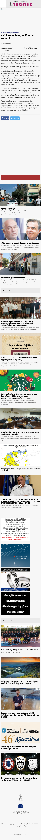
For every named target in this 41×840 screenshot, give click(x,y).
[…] (15, 215)
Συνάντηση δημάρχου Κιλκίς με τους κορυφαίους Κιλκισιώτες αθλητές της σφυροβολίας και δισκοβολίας (17, 323)
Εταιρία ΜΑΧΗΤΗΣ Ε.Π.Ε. (31, 824)
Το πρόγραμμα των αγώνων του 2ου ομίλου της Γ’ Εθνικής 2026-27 (19, 779)
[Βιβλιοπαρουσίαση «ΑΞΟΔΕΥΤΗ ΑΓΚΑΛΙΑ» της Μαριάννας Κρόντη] (20, 344)
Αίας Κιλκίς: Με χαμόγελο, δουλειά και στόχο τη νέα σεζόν (19, 650)
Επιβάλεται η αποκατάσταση (13, 277)
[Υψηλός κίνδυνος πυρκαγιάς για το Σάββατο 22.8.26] (20, 455)
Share (6, 118)
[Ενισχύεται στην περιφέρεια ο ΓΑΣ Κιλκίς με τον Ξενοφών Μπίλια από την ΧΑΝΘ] (20, 699)
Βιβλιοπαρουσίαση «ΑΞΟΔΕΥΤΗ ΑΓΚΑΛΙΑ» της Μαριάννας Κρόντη (19, 358)
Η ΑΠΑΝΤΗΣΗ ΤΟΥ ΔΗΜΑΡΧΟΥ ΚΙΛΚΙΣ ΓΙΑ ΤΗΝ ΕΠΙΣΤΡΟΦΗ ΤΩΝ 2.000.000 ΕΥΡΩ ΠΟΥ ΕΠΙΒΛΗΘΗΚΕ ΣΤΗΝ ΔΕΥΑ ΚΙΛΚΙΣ (20, 501)
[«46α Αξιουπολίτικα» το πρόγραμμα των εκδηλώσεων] (20, 733)
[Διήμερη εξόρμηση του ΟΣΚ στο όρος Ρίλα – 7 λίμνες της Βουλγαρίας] (20, 667)
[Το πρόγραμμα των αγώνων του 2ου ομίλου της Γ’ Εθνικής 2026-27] (20, 764)
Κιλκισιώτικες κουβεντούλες (11, 33)
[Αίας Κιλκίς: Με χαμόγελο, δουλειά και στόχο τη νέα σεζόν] (20, 636)
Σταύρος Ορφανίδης (20, 826)
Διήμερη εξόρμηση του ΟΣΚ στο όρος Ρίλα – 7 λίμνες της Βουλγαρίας (19, 682)
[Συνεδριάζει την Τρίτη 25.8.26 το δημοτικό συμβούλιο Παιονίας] (20, 418)
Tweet (16, 118)
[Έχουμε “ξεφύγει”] (20, 195)
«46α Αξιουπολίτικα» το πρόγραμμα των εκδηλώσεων (18, 747)
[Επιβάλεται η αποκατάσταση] (20, 264)
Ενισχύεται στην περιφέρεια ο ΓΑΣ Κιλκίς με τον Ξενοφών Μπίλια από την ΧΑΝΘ (20, 714)
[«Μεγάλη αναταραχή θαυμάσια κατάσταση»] (20, 229)
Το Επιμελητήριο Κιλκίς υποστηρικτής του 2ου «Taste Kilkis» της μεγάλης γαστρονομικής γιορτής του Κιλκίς (19, 396)
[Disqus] (20, 148)
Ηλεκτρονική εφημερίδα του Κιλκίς (11, 824)
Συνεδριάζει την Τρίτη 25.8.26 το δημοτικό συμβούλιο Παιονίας (20, 433)
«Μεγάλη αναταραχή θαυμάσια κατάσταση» (20, 243)
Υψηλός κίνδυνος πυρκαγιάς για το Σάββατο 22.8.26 (20, 469)
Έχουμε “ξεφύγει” (9, 208)
